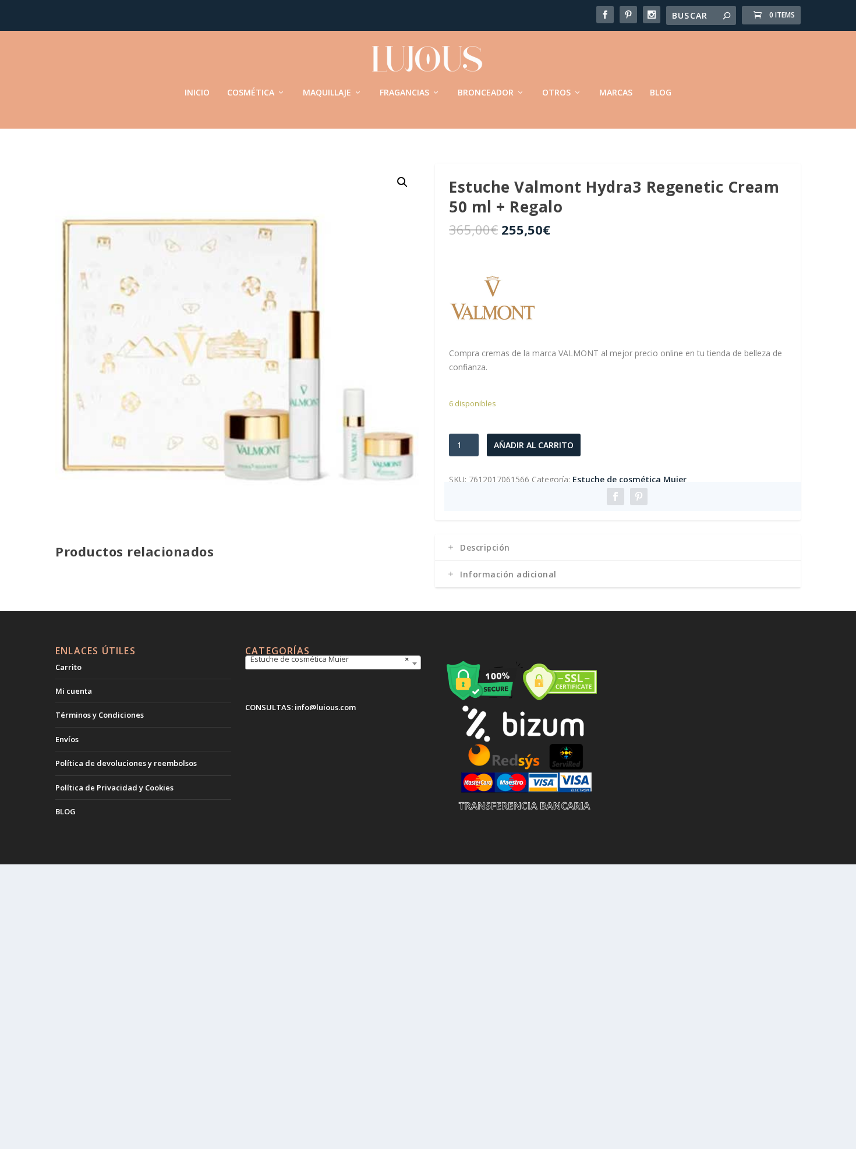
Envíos (67, 739)
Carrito (68, 667)
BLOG (660, 93)
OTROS (556, 93)
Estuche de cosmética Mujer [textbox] (329, 659)
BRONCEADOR (486, 93)
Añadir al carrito (534, 445)
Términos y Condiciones (99, 715)
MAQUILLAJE (327, 93)
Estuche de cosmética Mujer (629, 479)
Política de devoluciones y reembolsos (126, 763)
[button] (402, 182)
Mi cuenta (73, 691)
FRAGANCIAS (404, 93)
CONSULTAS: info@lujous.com (300, 707)
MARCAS (615, 93)
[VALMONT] (492, 301)
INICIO (197, 93)
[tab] (618, 547)
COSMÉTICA (250, 93)
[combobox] (333, 663)
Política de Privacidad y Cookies (114, 787)
